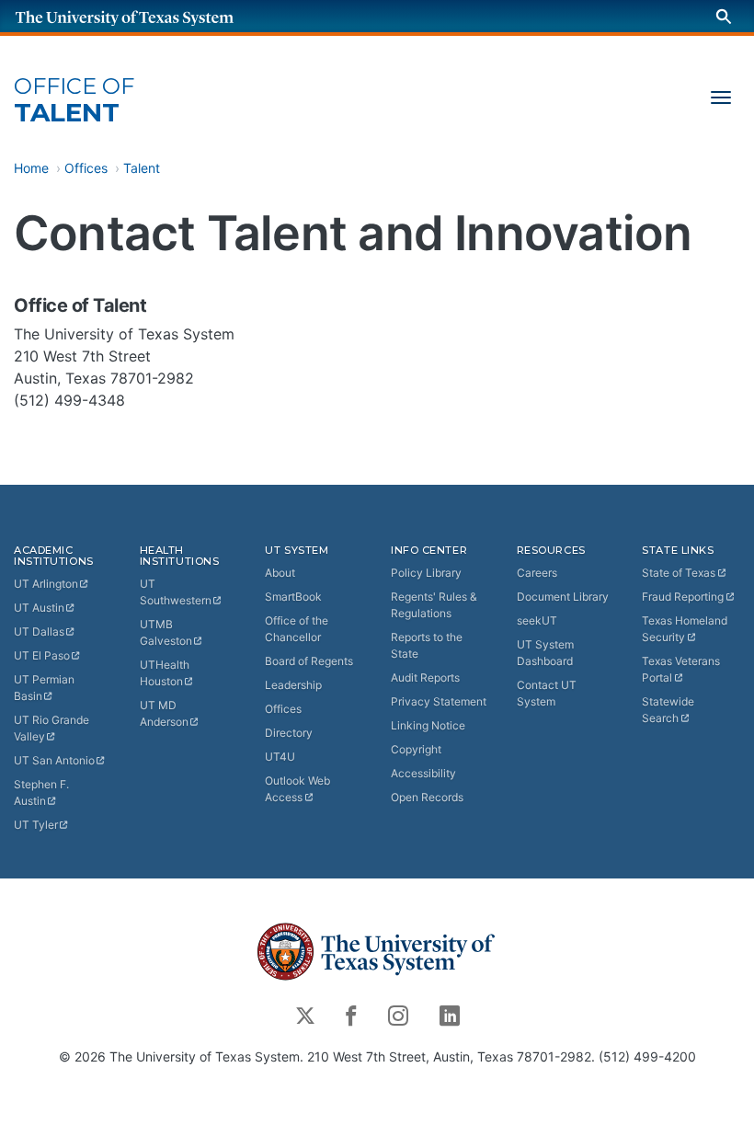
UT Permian (44, 687)
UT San (54, 760)
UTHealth (164, 673)
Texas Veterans (681, 669)
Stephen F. (41, 792)
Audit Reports (425, 677)
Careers (537, 573)
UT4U (280, 756)
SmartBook (293, 596)
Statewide (668, 710)
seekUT (537, 620)
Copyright (416, 749)
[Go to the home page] (142, 16)
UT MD (164, 713)
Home (31, 168)
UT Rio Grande (51, 728)
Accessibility (423, 773)
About (280, 573)
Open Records (427, 797)
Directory (289, 733)
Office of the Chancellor (296, 629)
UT (46, 584)
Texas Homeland (684, 629)
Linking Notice (428, 725)
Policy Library (426, 573)
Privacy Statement (438, 701)
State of (678, 573)
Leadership (293, 685)
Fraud (683, 596)
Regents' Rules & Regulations (434, 605)
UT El (42, 655)
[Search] (723, 16)
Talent (74, 101)
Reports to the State (427, 645)
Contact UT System (547, 693)
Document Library (563, 596)
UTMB (166, 632)
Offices (86, 168)
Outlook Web (297, 789)
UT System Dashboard (545, 652)
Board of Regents (309, 661)
